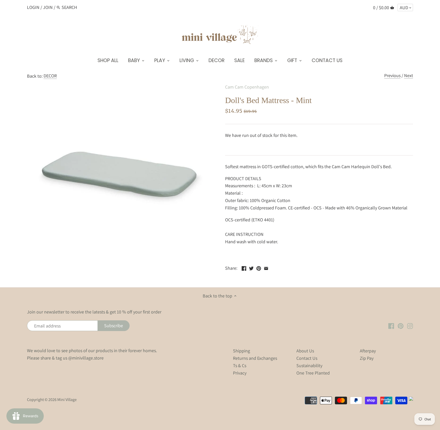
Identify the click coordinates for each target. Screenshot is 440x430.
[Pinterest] (401, 325)
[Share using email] (266, 267)
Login (33, 7)
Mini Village (67, 399)
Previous (392, 75)
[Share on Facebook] (244, 267)
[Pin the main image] (258, 267)
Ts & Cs (239, 365)
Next (408, 75)
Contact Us (306, 358)
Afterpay (368, 351)
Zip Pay (367, 358)
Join (48, 7)
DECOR (50, 76)
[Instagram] (410, 325)
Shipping (241, 351)
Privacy (239, 373)
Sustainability (309, 365)
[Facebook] (391, 325)
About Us (305, 351)
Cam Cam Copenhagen (247, 87)
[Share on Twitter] (251, 267)
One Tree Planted (313, 373)
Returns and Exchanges (255, 358)
